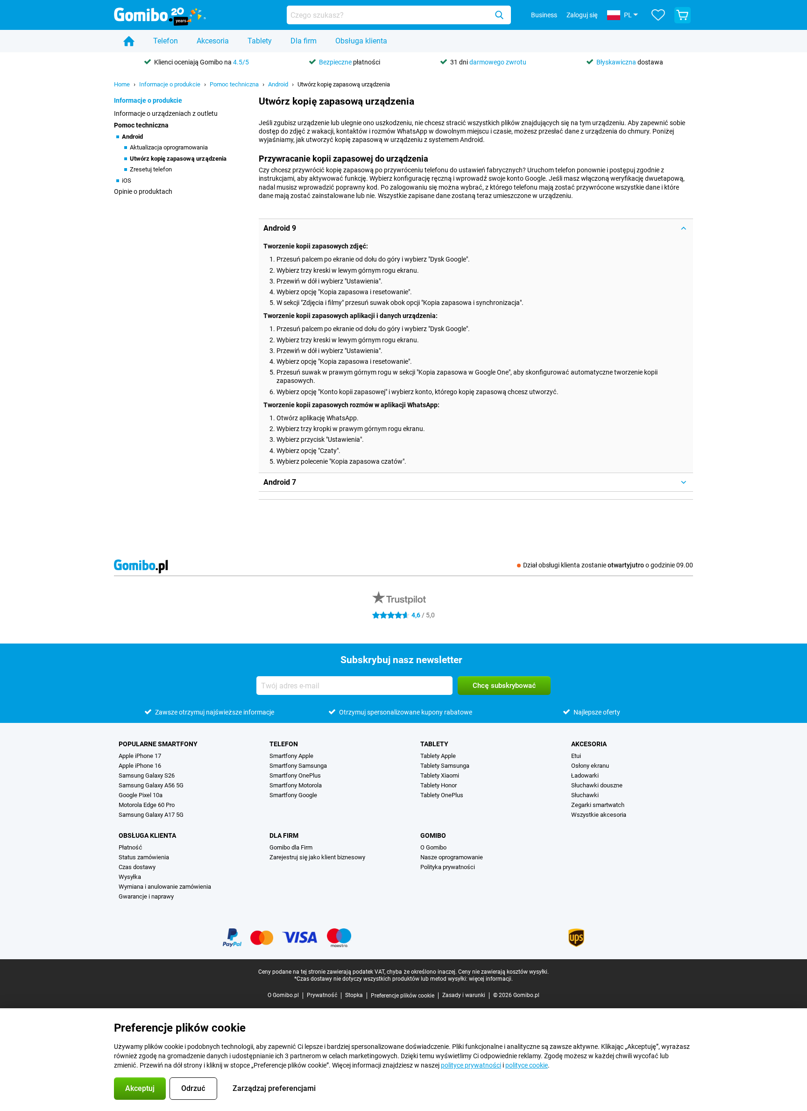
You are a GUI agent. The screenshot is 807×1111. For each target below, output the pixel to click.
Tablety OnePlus (441, 795)
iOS (126, 180)
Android (278, 84)
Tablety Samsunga (444, 765)
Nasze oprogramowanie (451, 857)
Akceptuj (140, 1088)
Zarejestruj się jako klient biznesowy (317, 857)
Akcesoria (213, 40)
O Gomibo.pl (283, 995)
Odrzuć (193, 1088)
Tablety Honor (438, 785)
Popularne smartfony (158, 744)
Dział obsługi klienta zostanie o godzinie (608, 565)
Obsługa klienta (361, 40)
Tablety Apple (438, 755)
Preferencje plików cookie (402, 995)
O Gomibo (433, 847)
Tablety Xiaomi (439, 775)
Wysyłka (130, 876)
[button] (476, 228)
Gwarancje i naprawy (146, 896)
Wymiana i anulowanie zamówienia (165, 886)
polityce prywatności (471, 1065)
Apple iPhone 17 (140, 755)
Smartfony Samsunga (298, 765)
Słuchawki (585, 795)
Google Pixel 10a (141, 795)
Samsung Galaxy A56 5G (151, 785)
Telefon (165, 40)
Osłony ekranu (590, 765)
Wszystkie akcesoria (598, 814)
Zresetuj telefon (151, 169)
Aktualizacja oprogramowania (169, 147)
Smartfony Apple (291, 755)
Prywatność (322, 995)
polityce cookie (526, 1065)
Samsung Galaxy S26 (147, 775)
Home (122, 84)
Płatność (130, 847)
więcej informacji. (491, 979)
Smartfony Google (293, 795)
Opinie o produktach (143, 191)
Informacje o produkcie (169, 84)
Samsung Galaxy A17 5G (151, 814)
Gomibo (433, 835)
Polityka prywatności (447, 866)
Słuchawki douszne (597, 785)
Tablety (260, 40)
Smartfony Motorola (295, 785)
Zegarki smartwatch (597, 804)
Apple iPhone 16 (140, 765)
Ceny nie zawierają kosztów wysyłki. (503, 972)
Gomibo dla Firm (290, 847)
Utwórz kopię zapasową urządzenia (343, 84)
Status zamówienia (144, 857)
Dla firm (303, 40)
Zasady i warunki (463, 995)
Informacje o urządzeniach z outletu (166, 113)
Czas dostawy (137, 866)
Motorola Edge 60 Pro (147, 804)
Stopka (354, 995)
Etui (576, 755)
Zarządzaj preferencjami (274, 1088)
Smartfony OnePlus (295, 775)
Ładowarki (585, 775)
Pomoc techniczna (234, 84)
